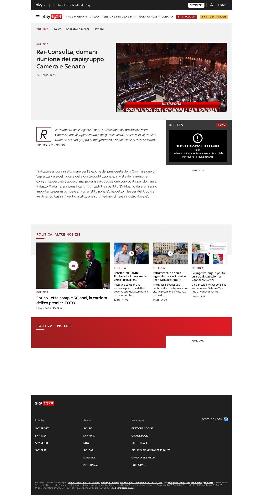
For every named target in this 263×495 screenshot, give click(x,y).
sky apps (89, 435)
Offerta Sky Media (143, 457)
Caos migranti (76, 16)
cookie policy (141, 435)
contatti (208, 482)
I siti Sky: (40, 420)
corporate (139, 464)
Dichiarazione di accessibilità (151, 450)
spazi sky (89, 457)
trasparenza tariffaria (179, 482)
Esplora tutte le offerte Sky (72, 5)
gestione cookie (142, 428)
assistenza (196, 482)
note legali (139, 443)
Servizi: (87, 420)
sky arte (41, 450)
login (222, 5)
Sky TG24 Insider (214, 16)
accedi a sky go (212, 419)
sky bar (88, 450)
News (57, 29)
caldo (94, 16)
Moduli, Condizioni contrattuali (84, 482)
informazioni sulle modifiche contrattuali (141, 482)
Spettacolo (186, 16)
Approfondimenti (77, 29)
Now (86, 443)
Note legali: (138, 420)
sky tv (87, 428)
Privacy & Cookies (110, 482)
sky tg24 (41, 435)
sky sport (42, 428)
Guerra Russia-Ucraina (156, 16)
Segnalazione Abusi (125, 488)
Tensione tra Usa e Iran (119, 16)
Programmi (90, 464)
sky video (41, 443)
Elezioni (99, 29)
